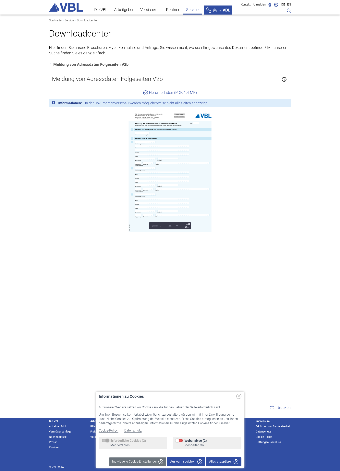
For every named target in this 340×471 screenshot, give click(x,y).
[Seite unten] (175, 225)
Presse (53, 442)
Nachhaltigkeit (58, 436)
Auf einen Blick (58, 426)
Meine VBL (218, 10)
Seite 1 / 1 (158, 225)
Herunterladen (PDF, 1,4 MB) (172, 92)
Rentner (172, 9)
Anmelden (259, 4)
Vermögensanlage (60, 431)
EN (289, 4)
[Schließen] (277, 104)
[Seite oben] (168, 225)
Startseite (55, 20)
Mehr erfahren (120, 445)
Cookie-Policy (108, 430)
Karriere (54, 447)
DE (283, 4)
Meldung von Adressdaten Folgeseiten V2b (107, 78)
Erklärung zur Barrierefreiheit (273, 426)
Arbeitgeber (124, 9)
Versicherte (149, 9)
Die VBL (100, 9)
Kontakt (246, 4)
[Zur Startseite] (66, 7)
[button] (280, 407)
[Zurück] (51, 64)
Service (192, 9)
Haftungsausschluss (268, 442)
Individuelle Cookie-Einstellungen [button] (135, 461)
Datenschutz (133, 430)
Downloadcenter (87, 20)
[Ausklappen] (186, 225)
